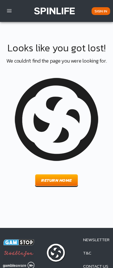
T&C (87, 253)
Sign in (100, 11)
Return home (56, 180)
